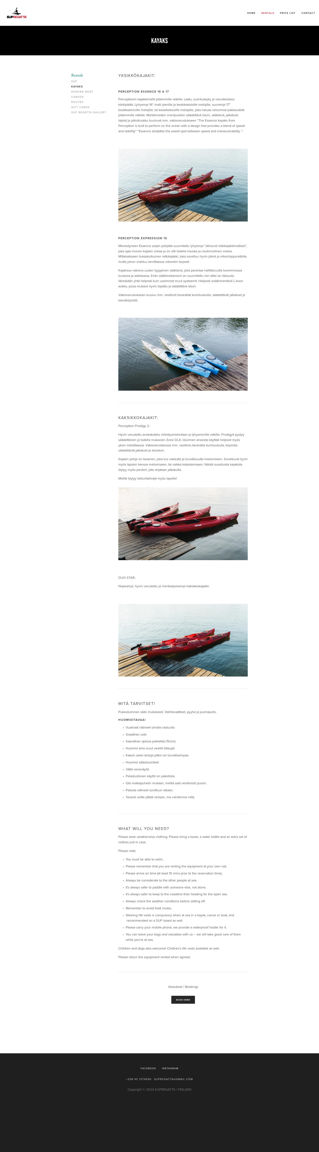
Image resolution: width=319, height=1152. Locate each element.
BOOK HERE (183, 999)
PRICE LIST (288, 13)
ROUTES (77, 102)
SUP (74, 81)
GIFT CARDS (80, 107)
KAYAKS (77, 86)
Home (251, 13)
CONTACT (308, 13)
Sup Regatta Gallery (89, 112)
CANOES (77, 97)
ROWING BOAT (82, 92)
